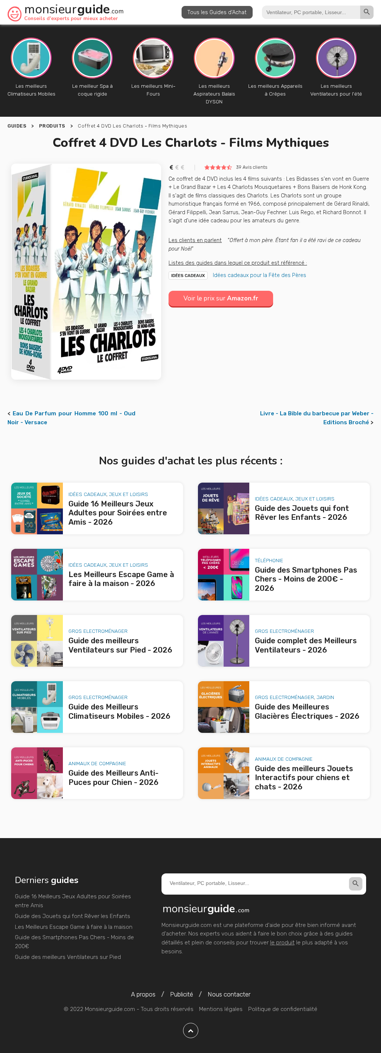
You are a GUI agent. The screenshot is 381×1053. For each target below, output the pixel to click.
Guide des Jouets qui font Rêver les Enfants (72, 916)
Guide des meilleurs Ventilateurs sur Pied (68, 957)
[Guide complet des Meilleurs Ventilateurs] (224, 641)
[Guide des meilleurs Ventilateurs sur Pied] (37, 641)
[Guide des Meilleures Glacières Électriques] (224, 707)
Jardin (325, 697)
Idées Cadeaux (188, 275)
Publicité (181, 994)
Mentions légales (221, 1009)
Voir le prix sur (220, 298)
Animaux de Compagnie (97, 763)
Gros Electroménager (98, 631)
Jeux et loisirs (128, 494)
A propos (143, 994)
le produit (282, 942)
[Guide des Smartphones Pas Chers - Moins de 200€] (224, 574)
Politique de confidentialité (282, 1009)
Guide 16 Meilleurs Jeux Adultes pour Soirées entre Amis (73, 901)
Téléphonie (269, 560)
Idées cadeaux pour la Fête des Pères (259, 275)
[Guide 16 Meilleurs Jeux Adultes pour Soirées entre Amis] (37, 508)
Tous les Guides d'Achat (217, 12)
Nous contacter (229, 994)
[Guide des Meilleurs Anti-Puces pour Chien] (37, 773)
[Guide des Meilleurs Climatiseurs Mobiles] (37, 707)
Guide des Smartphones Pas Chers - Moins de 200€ (74, 942)
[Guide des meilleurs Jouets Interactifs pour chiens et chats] (224, 773)
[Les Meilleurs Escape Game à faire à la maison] (37, 574)
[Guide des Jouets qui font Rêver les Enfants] (224, 508)
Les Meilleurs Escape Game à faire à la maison (73, 927)
